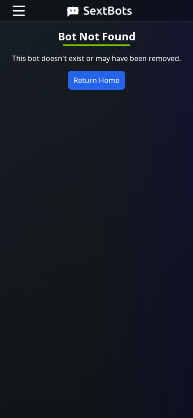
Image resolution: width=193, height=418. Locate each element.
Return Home (96, 80)
